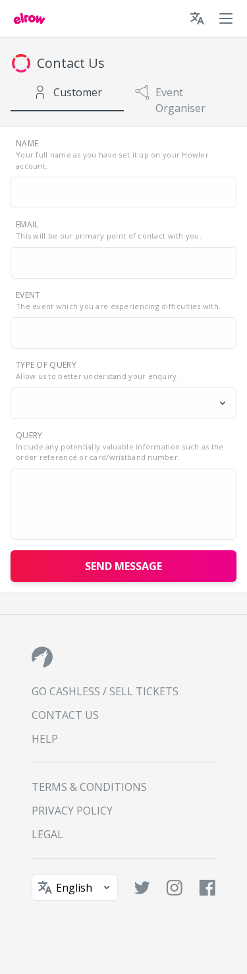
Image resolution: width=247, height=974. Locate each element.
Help (45, 738)
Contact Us (65, 715)
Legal (47, 834)
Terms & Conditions (89, 787)
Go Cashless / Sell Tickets (105, 691)
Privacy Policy (72, 810)
